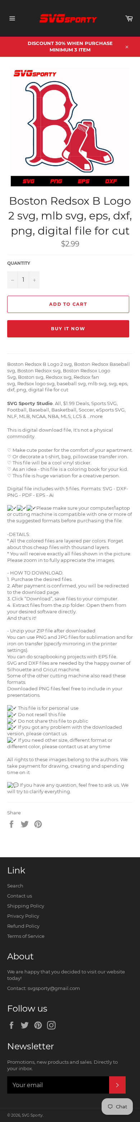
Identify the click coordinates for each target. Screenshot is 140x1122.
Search (15, 886)
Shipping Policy (25, 906)
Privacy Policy (23, 916)
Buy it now (68, 328)
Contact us (19, 896)
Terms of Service (26, 936)
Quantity (18, 263)
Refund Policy (23, 926)
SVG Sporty (32, 1115)
